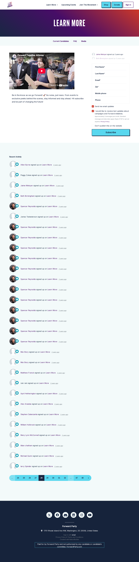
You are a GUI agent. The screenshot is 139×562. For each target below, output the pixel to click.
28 (41, 478)
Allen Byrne (25, 165)
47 (77, 478)
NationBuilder (74, 539)
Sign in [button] (128, 5)
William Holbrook (28, 425)
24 (18, 478)
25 (24, 478)
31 (59, 478)
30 (53, 478)
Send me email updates (104, 106)
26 (30, 478)
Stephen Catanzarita (29, 414)
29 (47, 478)
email (74, 535)
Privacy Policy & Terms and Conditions (69, 537)
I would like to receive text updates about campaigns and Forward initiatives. (112, 116)
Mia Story (25, 352)
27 (36, 478)
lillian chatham (26, 445)
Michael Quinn (26, 456)
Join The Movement (88, 5)
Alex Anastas (26, 404)
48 (83, 478)
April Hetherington (28, 393)
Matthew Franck (27, 373)
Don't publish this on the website (108, 126)
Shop (106, 5)
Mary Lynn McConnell (30, 435)
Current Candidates (61, 41)
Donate (117, 5)
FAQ (75, 41)
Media (83, 41)
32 (65, 478)
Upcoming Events (68, 5)
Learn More (51, 5)
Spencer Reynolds (28, 206)
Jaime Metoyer (101, 54)
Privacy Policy (105, 121)
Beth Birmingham (28, 196)
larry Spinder (26, 466)
